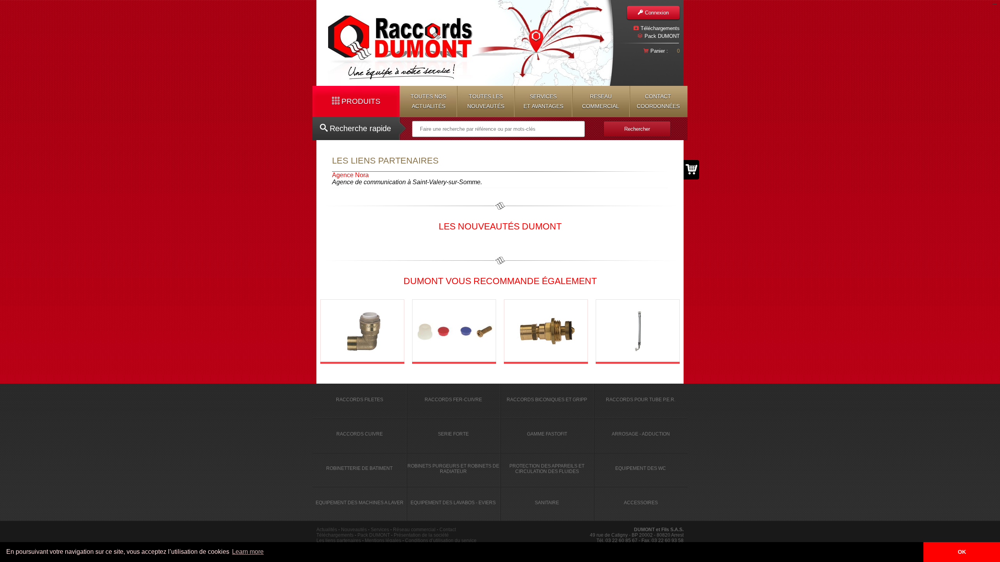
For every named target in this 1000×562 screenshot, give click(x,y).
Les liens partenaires (338, 540)
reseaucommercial (600, 101)
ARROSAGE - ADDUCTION (641, 434)
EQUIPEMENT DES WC (640, 468)
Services (380, 529)
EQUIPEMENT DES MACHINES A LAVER (360, 502)
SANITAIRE (547, 502)
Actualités (326, 529)
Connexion (657, 13)
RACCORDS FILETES (359, 399)
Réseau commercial (414, 529)
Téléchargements (660, 28)
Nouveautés (354, 529)
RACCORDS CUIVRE (359, 434)
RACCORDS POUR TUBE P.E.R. (640, 399)
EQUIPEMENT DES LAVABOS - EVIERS (453, 502)
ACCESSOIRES (641, 502)
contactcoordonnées (658, 101)
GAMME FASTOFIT (547, 434)
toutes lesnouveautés (485, 101)
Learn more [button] (248, 551)
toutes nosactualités (428, 101)
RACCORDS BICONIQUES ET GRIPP (547, 399)
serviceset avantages (543, 101)
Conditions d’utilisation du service (441, 540)
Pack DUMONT (662, 36)
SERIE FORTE (453, 434)
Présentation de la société (421, 535)
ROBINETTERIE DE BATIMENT (359, 468)
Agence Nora (350, 175)
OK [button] (962, 552)
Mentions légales (383, 540)
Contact (447, 529)
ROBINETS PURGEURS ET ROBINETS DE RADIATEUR (453, 468)
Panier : (659, 51)
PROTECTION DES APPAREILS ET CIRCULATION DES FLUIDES (546, 468)
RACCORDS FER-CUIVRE (453, 399)
